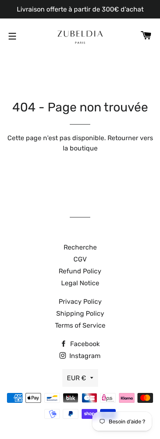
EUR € (76, 378)
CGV (80, 259)
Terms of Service (80, 325)
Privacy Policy (80, 301)
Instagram (84, 356)
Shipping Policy (80, 313)
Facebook (84, 344)
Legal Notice (80, 283)
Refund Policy (80, 271)
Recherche (80, 247)
